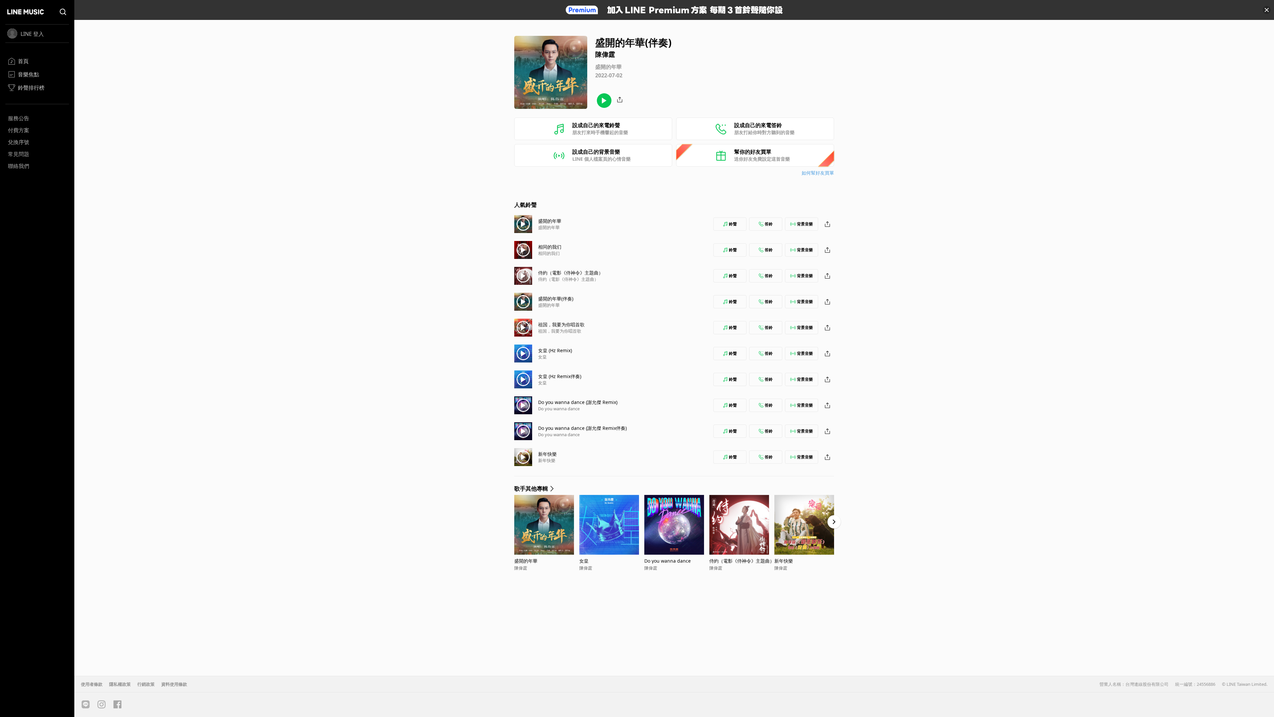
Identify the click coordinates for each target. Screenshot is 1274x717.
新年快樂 (547, 454)
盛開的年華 (549, 221)
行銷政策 (146, 684)
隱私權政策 (120, 684)
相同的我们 (549, 247)
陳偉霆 (520, 568)
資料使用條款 (174, 684)
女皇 (542, 357)
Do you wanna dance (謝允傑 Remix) (577, 402)
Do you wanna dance (559, 409)
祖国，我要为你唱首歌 (561, 324)
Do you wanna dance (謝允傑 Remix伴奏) (582, 428)
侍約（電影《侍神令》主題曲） (570, 273)
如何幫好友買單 (818, 173)
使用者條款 (92, 684)
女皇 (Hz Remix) (555, 350)
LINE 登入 (32, 34)
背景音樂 (805, 224)
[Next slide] (834, 521)
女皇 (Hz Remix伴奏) (559, 376)
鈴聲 (733, 224)
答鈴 (769, 224)
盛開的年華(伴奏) (555, 298)
